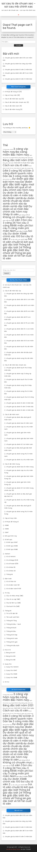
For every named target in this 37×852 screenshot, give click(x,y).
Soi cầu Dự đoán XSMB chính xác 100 (17, 233)
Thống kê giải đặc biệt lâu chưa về (17, 250)
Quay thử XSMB (11, 677)
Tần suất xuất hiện (12, 617)
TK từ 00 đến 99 (11, 613)
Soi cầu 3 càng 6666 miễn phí (16, 224)
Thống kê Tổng (11, 621)
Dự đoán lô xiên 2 (14, 192)
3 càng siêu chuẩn (8, 149)
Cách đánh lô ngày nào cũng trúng (23, 168)
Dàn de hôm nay (7, 179)
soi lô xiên (24, 239)
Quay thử (8, 664)
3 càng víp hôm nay (15, 150)
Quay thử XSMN (11, 674)
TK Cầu (7, 593)
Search (6, 273)
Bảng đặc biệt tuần (8, 163)
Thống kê (9, 574)
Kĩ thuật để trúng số (12, 92)
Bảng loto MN (10, 656)
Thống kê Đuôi (11, 628)
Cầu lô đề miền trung (12, 109)
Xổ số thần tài (11, 581)
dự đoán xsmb (13, 198)
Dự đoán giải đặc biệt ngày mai (18, 183)
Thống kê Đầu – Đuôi (13, 624)
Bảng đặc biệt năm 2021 (18, 160)
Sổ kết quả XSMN (12, 546)
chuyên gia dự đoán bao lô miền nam (19, 423)
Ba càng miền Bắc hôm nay (16, 153)
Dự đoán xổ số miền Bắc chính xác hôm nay (17, 208)
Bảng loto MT (10, 653)
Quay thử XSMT (11, 670)
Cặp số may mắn (11, 95)
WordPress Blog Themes (13, 849)
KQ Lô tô (8, 650)
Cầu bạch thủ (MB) (13, 606)
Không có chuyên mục (17, 217)
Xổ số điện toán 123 (13, 585)
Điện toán (8, 579)
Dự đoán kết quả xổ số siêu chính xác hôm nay (18, 189)
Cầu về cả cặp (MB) (13, 599)
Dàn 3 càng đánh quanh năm (18, 172)
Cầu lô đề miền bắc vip (13, 99)
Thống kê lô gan (12, 642)
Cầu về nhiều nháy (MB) (14, 596)
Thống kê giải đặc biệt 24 (16, 246)
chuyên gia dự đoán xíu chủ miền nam (20, 460)
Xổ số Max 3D (10, 567)
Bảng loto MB (10, 660)
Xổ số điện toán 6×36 (13, 589)
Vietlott (7, 554)
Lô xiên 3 (17, 220)
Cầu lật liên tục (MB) (13, 603)
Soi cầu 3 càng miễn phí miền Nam (18, 228)
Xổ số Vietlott (11, 556)
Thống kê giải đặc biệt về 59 (17, 254)
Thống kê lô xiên (12, 638)
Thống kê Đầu (11, 631)
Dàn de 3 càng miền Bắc (18, 176)
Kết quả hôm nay (11, 536)
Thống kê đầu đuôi (12, 645)
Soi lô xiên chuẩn (17, 240)
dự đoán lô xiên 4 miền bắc (18, 194)
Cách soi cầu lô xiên (15, 165)
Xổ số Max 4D (11, 571)
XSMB (7, 525)
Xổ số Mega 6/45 (12, 560)
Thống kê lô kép (11, 635)
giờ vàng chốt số (24, 215)
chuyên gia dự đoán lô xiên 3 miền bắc (18, 79)
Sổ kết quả (8, 539)
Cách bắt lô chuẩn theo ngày (24, 163)
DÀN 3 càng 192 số (14, 170)
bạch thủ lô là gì (16, 157)
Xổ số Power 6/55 (12, 564)
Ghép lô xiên (11, 214)
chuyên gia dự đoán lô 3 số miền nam (19, 444)
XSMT (7, 532)
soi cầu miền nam (15, 239)
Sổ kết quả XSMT (12, 542)
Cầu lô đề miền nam (12, 106)
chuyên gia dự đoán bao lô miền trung (19, 467)
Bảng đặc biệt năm (27, 157)
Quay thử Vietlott (12, 667)
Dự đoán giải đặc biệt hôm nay (18, 180)
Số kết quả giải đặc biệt (18, 243)
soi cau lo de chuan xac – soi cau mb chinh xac (19, 5)
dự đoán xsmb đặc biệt (15, 205)
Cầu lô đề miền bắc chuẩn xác (15, 102)
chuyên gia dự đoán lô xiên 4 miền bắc (20, 410)
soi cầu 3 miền (22, 231)
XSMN (7, 529)
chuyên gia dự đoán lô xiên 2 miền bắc (18, 70)
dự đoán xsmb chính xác (16, 202)
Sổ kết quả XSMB (12, 549)
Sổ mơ (7, 682)
